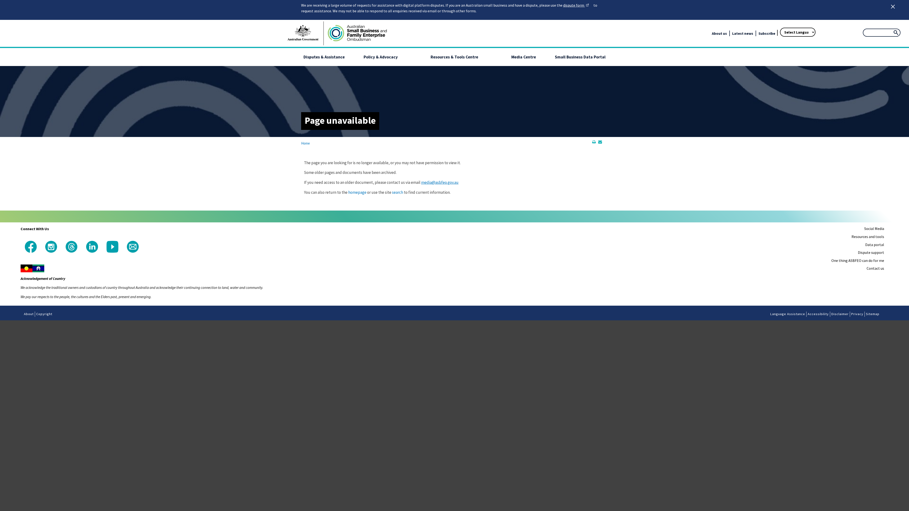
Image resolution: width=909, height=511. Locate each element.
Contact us (875, 268)
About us (719, 33)
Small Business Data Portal (580, 57)
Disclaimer (840, 314)
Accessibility (818, 314)
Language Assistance (787, 314)
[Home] (357, 33)
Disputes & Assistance (324, 57)
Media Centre (523, 57)
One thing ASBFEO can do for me (857, 260)
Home (305, 143)
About (29, 314)
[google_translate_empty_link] (775, 26)
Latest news (742, 33)
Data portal (874, 244)
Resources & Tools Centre (454, 57)
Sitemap (872, 314)
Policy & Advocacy (381, 57)
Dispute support (871, 252)
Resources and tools (867, 236)
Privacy (857, 314)
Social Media (874, 228)
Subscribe (766, 33)
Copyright (44, 314)
